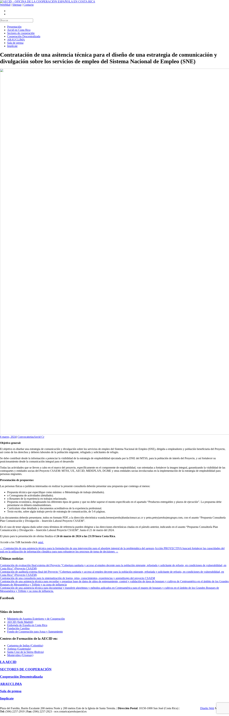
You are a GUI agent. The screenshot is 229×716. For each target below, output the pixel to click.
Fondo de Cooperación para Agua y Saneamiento (35, 631)
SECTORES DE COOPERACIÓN (26, 669)
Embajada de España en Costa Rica (27, 625)
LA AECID (8, 662)
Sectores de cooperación (21, 33)
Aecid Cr (39, 436)
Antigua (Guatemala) (19, 648)
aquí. (41, 542)
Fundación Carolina (18, 628)
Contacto (28, 4)
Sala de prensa (15, 42)
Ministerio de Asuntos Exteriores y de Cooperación (36, 618)
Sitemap (16, 4)
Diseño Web (207, 708)
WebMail (5, 4)
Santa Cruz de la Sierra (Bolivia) (25, 651)
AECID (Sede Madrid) (20, 621)
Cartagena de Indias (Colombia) (25, 645)
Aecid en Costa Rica (18, 29)
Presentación (14, 26)
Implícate (12, 46)
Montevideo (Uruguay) (20, 655)
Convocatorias (26, 436)
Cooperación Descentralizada (23, 36)
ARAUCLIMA (16, 39)
